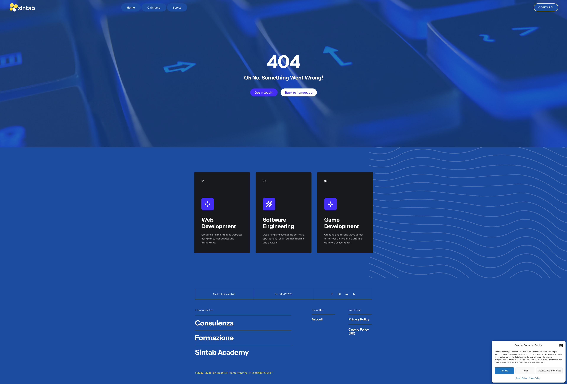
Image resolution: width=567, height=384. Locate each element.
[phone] (354, 294)
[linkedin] (347, 294)
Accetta (504, 370)
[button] (561, 345)
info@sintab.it (227, 294)
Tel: (276, 294)
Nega (525, 370)
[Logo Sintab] (22, 4)
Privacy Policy (534, 378)
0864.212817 (286, 294)
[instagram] (339, 294)
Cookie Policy (521, 378)
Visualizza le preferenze (549, 370)
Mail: (216, 294)
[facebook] (332, 294)
